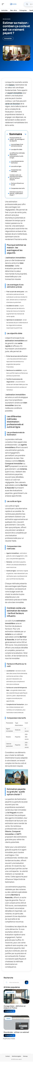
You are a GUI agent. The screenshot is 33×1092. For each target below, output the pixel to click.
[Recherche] (27, 4)
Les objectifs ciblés (16, 149)
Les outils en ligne (16, 166)
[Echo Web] (13, 4)
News (8, 1018)
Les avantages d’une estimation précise (17, 145)
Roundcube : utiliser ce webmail (16, 1032)
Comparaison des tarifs (18, 188)
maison (11, 85)
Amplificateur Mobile (9, 1038)
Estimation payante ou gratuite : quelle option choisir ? (16, 193)
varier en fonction (12, 103)
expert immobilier (14, 93)
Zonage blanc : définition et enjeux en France (15, 1007)
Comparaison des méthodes (16, 170)
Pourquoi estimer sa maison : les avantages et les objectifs (17, 139)
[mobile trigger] (3, 4)
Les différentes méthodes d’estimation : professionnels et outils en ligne (17, 155)
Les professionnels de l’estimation (17, 162)
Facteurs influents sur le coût (17, 184)
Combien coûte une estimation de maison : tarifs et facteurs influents (16, 177)
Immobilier (8, 38)
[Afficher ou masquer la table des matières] (24, 134)
